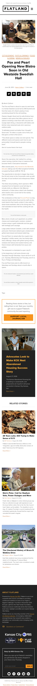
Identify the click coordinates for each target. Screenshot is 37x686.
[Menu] (32, 9)
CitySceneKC (8, 55)
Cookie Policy (22, 684)
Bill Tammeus (8, 441)
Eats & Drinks (22, 55)
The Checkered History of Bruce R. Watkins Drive (18, 551)
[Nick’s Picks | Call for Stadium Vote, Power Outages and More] (18, 479)
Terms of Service (30, 684)
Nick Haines (7, 498)
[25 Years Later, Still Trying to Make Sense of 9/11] (18, 422)
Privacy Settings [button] (7, 684)
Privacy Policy (14, 684)
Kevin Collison (19, 87)
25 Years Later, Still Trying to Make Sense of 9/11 (18, 437)
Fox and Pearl (24, 198)
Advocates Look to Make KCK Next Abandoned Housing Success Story (17, 364)
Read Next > (10, 391)
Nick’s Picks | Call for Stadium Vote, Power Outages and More (17, 494)
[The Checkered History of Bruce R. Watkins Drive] (18, 536)
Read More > (7, 451)
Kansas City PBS (15, 596)
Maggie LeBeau (8, 555)
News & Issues (23, 58)
